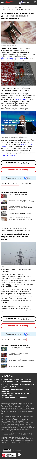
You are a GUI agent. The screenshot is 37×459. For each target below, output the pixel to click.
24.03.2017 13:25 (5, 7)
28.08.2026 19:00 (6, 228)
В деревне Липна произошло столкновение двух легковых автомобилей (21, 365)
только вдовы (21, 99)
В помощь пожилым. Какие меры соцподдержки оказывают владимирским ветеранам (20, 208)
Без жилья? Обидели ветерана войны (17, 75)
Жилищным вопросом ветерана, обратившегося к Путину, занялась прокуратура (18, 122)
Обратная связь (7, 382)
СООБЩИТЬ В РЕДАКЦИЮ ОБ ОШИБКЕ (14, 398)
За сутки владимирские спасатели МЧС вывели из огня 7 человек (20, 348)
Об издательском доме (10, 379)
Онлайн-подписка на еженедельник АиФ (17, 384)
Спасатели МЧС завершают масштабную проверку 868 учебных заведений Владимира (21, 359)
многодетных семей (8, 156)
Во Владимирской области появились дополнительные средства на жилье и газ (20, 218)
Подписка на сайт (8, 387)
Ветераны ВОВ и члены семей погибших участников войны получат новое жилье (20, 212)
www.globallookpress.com (9, 45)
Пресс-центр (26, 379)
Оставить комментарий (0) (18, 170)
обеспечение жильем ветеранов (13, 58)
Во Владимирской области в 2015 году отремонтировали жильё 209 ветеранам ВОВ (21, 201)
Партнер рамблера (17, 450)
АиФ (2, 266)
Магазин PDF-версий (23, 382)
